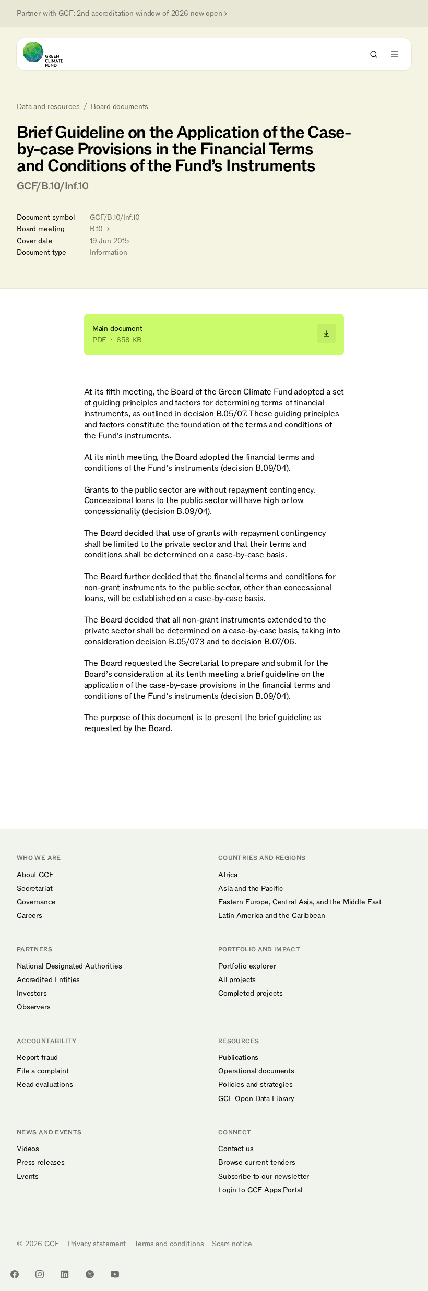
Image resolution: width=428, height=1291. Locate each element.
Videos (28, 1149)
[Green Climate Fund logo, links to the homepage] (52, 54)
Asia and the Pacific (250, 888)
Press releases (41, 1162)
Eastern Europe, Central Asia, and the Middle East (300, 902)
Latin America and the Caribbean (271, 916)
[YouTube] (115, 1274)
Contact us (236, 1149)
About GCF (35, 875)
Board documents (119, 107)
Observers (34, 1007)
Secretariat (34, 888)
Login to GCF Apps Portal (260, 1190)
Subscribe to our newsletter (263, 1176)
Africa (227, 875)
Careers (29, 916)
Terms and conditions (169, 1244)
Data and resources (48, 107)
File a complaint (43, 1071)
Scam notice (232, 1244)
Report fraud (37, 1057)
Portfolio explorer (247, 966)
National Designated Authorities (69, 966)
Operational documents (256, 1071)
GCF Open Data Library (256, 1099)
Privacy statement (97, 1244)
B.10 (97, 229)
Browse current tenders (256, 1162)
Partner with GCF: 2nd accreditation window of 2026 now (119, 13)
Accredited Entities (48, 980)
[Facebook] (14, 1274)
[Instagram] (39, 1274)
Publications (238, 1057)
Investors (32, 993)
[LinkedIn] (65, 1274)
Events (28, 1176)
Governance (36, 902)
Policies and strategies (255, 1085)
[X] (90, 1274)
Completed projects (250, 993)
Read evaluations (45, 1085)
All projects (237, 980)
